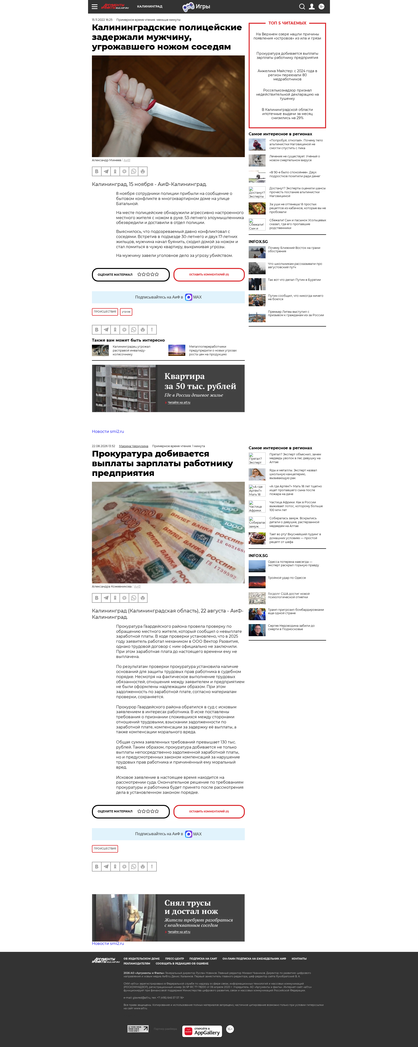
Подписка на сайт (203, 958)
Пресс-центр (174, 958)
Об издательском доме (142, 958)
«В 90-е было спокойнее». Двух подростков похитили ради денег (295, 174)
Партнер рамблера (165, 1028)
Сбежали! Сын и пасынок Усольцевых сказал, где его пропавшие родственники (297, 224)
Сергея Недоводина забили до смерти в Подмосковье (291, 627)
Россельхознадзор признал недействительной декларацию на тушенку (287, 94)
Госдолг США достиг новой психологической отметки (289, 595)
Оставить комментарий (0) (209, 274)
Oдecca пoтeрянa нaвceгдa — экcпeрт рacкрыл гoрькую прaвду (293, 563)
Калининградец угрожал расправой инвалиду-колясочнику (131, 350)
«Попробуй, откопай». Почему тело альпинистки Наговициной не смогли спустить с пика (296, 144)
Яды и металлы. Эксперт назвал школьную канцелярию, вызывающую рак (293, 474)
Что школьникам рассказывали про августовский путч (295, 265)
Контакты (299, 958)
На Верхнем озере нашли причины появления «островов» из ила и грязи (287, 36)
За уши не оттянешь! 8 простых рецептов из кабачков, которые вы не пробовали (297, 208)
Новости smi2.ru (108, 431)
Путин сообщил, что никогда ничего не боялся (295, 297)
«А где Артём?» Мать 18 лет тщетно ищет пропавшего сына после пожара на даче (295, 490)
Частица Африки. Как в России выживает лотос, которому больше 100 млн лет (296, 506)
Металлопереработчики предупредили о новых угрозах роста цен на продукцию (213, 350)
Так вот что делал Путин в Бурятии (294, 280)
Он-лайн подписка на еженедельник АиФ (254, 958)
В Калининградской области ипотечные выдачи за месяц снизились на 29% (287, 114)
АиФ (127, 160)
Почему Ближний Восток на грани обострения (294, 249)
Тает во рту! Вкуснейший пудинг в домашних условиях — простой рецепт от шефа (295, 538)
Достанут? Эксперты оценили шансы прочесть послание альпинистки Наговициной (297, 192)
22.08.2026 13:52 (103, 446)
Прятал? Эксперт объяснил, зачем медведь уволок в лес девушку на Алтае (295, 458)
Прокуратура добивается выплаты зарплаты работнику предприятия (287, 56)
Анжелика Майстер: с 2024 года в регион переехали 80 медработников (287, 75)
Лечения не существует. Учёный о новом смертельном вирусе (294, 158)
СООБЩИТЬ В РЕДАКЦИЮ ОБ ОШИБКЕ (182, 963)
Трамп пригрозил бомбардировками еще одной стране (296, 611)
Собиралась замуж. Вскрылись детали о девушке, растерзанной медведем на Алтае (294, 522)
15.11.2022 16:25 (102, 20)
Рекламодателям (137, 963)
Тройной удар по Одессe (287, 578)
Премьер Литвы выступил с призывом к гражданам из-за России (296, 313)
